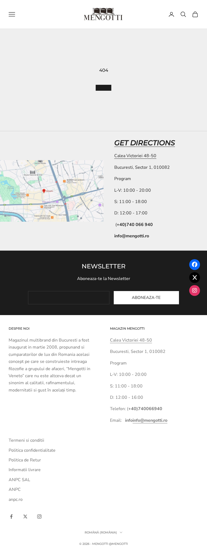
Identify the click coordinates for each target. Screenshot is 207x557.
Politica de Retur (25, 460)
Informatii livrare (25, 470)
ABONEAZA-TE (146, 297)
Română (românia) (101, 532)
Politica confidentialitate (32, 450)
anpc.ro (16, 499)
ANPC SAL (19, 480)
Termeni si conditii (26, 440)
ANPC (15, 489)
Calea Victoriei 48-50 (135, 156)
